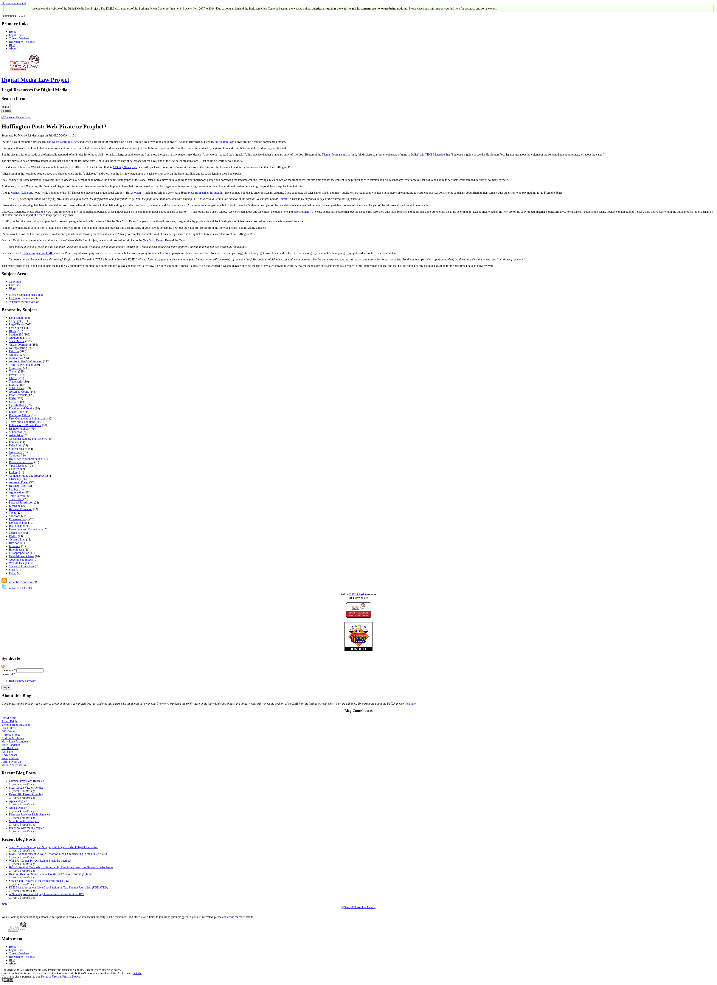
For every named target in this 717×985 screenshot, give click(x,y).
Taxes (12, 512)
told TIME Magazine (432, 154)
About (12, 48)
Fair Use (14, 285)
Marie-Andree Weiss (13, 765)
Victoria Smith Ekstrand (15, 724)
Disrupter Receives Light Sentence (29, 814)
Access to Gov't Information (25, 361)
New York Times (153, 240)
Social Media (16, 341)
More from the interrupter (24, 821)
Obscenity (15, 479)
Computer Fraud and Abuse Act (27, 475)
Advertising (16, 435)
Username (8, 670)
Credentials (15, 532)
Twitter (13, 371)
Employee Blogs (19, 519)
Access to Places (19, 482)
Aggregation (16, 492)
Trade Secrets (17, 495)
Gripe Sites (15, 452)
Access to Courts (19, 391)
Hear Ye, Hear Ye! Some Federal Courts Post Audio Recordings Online (51, 874)
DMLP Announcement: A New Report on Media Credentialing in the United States (58, 853)
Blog (12, 45)
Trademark (15, 381)
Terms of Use (49, 976)
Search (5, 106)
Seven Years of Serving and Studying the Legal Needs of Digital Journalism (53, 847)
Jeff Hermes (8, 731)
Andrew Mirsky (10, 734)
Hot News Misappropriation (25, 458)
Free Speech (16, 327)
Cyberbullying (17, 405)
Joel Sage (7, 751)
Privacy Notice (71, 976)
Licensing (15, 505)
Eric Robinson (9, 748)
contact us (228, 917)
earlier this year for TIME (38, 253)
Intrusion (14, 442)
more (4, 903)
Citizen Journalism (20, 344)
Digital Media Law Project (35, 79)
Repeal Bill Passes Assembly (26, 794)
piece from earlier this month (205, 192)
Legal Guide (16, 35)
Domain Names (18, 522)
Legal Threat (16, 324)
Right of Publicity (19, 428)
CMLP (13, 378)
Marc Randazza (10, 744)
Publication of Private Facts (25, 425)
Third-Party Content (21, 364)
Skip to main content (13, 3)
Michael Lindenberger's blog (26, 294)
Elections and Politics (21, 408)
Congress (14, 455)
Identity (13, 489)
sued (38, 211)
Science (13, 569)
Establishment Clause (21, 556)
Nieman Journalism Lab (336, 154)
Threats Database (19, 38)
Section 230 (16, 334)
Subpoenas (15, 432)
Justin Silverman (11, 761)
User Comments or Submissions (28, 418)
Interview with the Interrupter (26, 827)
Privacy (13, 374)
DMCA (13, 384)
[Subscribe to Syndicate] (2, 666)
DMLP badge (358, 594)
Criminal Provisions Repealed (26, 780)
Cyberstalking (17, 539)
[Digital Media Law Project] (358, 616)
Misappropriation (19, 552)
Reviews (14, 542)
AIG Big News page (125, 167)
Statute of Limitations (21, 566)
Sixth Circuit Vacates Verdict (26, 787)
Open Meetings (18, 465)
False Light (15, 445)
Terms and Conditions (22, 421)
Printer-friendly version (25, 301)
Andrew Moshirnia (12, 738)
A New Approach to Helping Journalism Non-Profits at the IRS (46, 894)
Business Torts (17, 485)
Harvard (283, 199)
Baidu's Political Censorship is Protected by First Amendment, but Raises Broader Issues (61, 867)
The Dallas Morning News (62, 141)
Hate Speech (16, 549)
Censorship (15, 368)
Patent (12, 573)
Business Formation (20, 509)
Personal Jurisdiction (21, 502)
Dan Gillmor (8, 728)
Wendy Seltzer (10, 758)
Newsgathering (18, 347)
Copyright (15, 281)
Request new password (22, 680)
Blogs (12, 288)
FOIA (12, 398)
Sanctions (14, 516)
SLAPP (13, 401)
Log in (13, 298)
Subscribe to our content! (22, 582)
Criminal (14, 354)
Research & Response (22, 41)
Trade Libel (16, 499)
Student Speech (18, 448)
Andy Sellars (9, 754)
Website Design (18, 563)
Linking (13, 472)
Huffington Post (224, 141)
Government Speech (21, 559)
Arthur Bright (9, 721)
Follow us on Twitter (19, 588)
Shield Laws (16, 388)
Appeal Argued (18, 801)
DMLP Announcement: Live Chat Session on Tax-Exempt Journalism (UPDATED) (58, 887)
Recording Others (19, 415)
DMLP (13, 536)
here (285, 211)
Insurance (14, 546)
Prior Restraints (18, 395)
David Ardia (8, 718)
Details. (137, 973)
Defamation (16, 317)
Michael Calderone (22, 192)
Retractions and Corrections (25, 529)
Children (14, 468)
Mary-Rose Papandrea (14, 741)
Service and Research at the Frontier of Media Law (39, 880)
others (138, 192)
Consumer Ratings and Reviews (28, 438)
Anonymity (15, 337)
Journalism (15, 358)
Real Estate (15, 526)
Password (8, 674)
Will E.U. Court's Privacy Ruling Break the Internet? (40, 860)
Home (12, 31)
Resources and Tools (21, 462)
